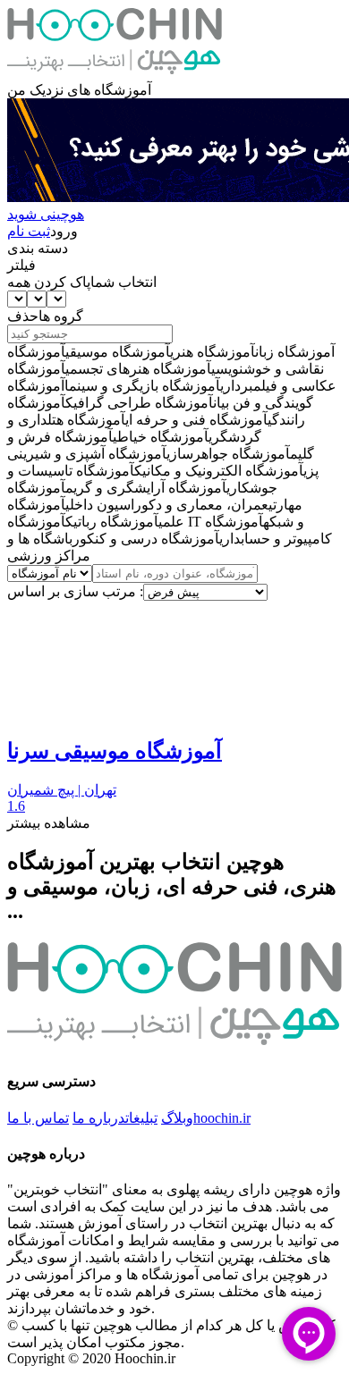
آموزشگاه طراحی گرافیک (139, 402)
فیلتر (21, 265)
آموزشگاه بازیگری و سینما (142, 385)
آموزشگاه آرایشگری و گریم (145, 487)
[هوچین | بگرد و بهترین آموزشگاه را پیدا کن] (114, 72)
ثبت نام (28, 231)
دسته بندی (37, 248)
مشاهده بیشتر (48, 822)
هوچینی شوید (45, 214)
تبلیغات (141, 1117)
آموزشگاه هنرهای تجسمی (138, 368)
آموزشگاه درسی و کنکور (145, 538)
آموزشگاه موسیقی (117, 351)
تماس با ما (38, 1117)
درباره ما (98, 1117)
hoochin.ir (222, 1117)
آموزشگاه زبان (295, 351)
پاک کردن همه (48, 282)
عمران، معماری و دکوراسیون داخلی (166, 504)
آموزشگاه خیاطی (161, 436)
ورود (64, 231)
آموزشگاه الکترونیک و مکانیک (218, 470)
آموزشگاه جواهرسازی (228, 453)
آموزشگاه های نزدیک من (79, 89)
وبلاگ (177, 1117)
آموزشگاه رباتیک (111, 521)
